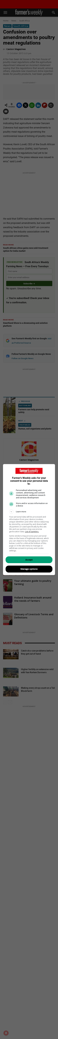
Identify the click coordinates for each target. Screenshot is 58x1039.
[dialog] (29, 519)
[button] (29, 512)
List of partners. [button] (32, 531)
